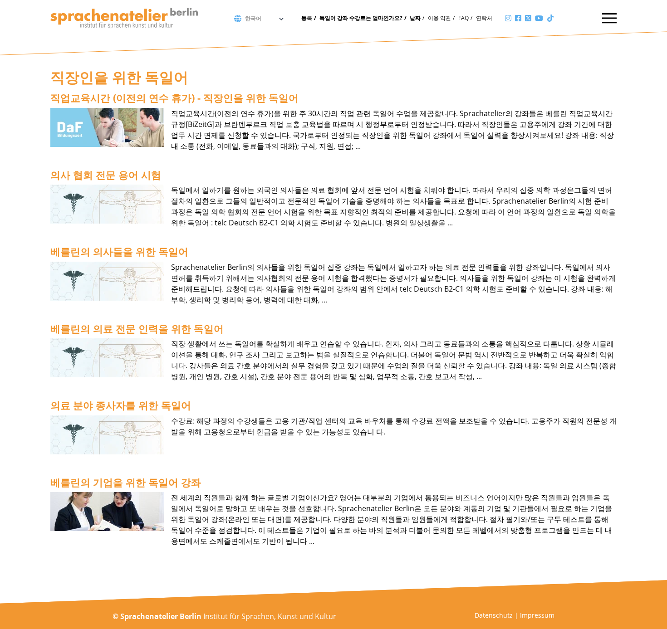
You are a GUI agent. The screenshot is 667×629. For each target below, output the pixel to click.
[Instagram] (508, 18)
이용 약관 (439, 18)
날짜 (415, 18)
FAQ (463, 18)
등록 (306, 18)
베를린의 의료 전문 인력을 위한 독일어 (137, 328)
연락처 (484, 18)
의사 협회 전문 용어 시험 (105, 174)
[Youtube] (539, 18)
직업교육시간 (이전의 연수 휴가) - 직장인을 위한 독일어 (174, 97)
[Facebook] (518, 18)
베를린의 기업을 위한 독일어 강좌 (125, 482)
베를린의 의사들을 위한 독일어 (119, 251)
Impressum (537, 615)
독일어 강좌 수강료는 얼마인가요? (360, 18)
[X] (528, 18)
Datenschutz (494, 615)
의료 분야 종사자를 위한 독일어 (120, 405)
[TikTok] (550, 18)
